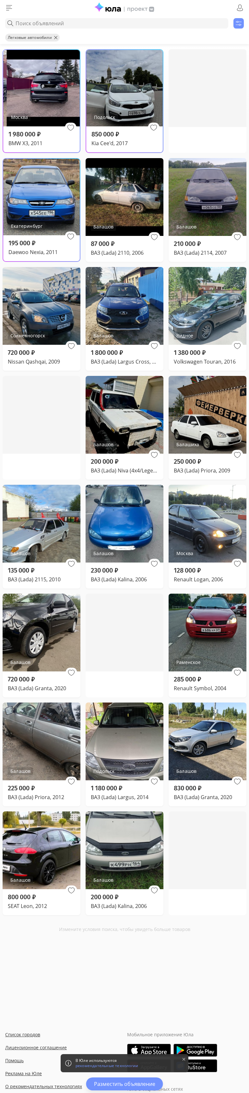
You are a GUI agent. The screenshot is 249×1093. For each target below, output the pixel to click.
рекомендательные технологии (107, 1065)
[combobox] (116, 23)
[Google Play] (195, 1050)
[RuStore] (195, 1065)
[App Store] (149, 1050)
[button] (70, 127)
